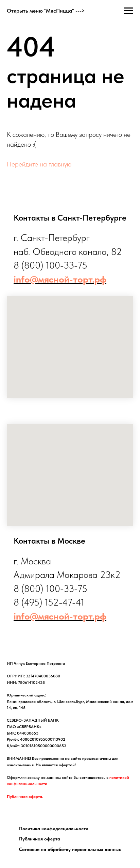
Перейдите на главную (39, 164)
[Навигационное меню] (128, 10)
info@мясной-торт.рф (60, 279)
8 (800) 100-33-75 (50, 265)
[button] (53, 828)
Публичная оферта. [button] (25, 796)
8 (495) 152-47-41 (49, 602)
